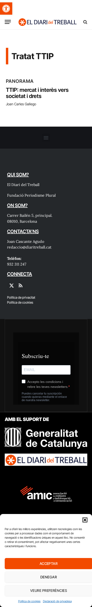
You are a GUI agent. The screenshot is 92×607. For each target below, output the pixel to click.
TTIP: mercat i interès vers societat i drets (37, 93)
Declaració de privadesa (57, 601)
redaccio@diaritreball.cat (29, 247)
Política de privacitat (21, 297)
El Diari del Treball (23, 184)
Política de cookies (29, 601)
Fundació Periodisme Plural (31, 195)
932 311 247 (16, 264)
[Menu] (8, 22)
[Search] (84, 22)
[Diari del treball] (47, 22)
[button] (6, 8)
